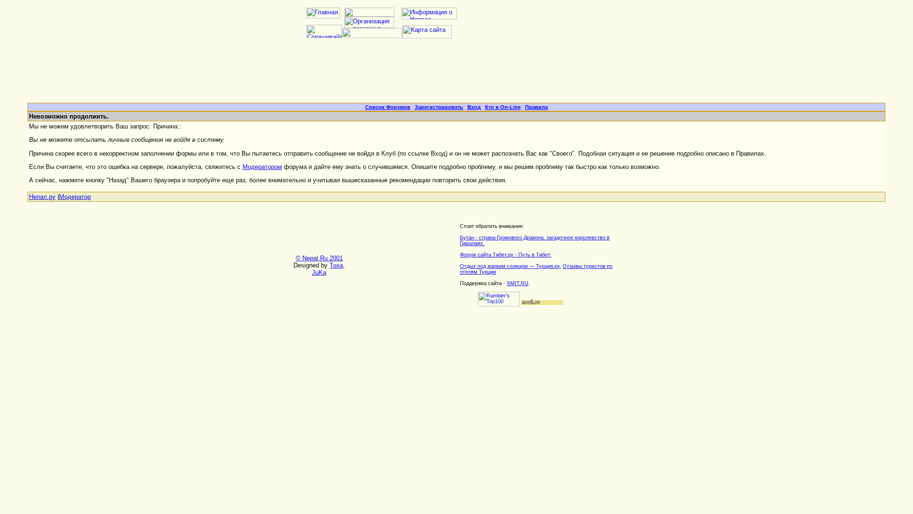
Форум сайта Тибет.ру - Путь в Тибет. (505, 254)
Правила (536, 107)
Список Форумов (387, 107)
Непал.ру (42, 196)
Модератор (75, 196)
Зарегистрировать (439, 107)
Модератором (262, 166)
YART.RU (517, 283)
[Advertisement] (456, 74)
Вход (474, 107)
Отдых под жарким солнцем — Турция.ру (510, 266)
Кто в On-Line (503, 107)
